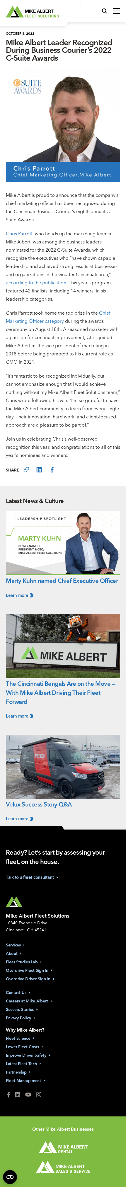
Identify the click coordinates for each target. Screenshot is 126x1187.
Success (20, 1009)
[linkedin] (39, 470)
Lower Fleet (22, 1046)
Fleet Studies (22, 962)
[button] (106, 11)
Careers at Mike (27, 1001)
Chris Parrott (19, 233)
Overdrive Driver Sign (28, 978)
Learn (17, 595)
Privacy (18, 1018)
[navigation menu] (115, 11)
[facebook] (52, 470)
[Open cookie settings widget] (10, 1177)
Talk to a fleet (30, 877)
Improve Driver (26, 1055)
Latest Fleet (21, 1063)
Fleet (18, 1038)
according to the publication (36, 282)
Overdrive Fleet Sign (27, 970)
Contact (16, 992)
